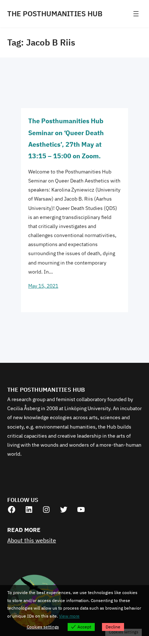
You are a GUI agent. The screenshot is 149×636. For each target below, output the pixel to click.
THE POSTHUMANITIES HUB (54, 13)
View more (69, 616)
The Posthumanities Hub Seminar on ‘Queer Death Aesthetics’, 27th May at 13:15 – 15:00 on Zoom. (66, 138)
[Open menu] (136, 14)
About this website (31, 540)
